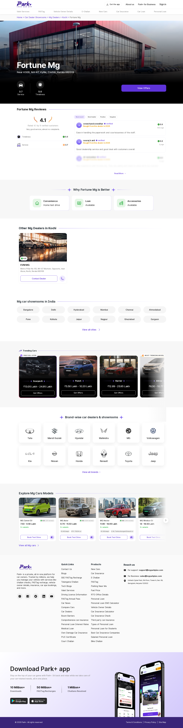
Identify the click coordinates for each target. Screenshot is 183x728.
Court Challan (67, 641)
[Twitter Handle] (36, 596)
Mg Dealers (54, 17)
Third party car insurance (102, 620)
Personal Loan (97, 599)
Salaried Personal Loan (102, 637)
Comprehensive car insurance (74, 620)
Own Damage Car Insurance (74, 632)
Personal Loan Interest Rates (75, 624)
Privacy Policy (150, 722)
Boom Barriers (68, 616)
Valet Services (67, 590)
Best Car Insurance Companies (105, 632)
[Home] (24, 4)
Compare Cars (67, 607)
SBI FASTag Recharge (71, 577)
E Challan (95, 577)
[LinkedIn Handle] (44, 596)
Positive (103, 117)
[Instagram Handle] (20, 596)
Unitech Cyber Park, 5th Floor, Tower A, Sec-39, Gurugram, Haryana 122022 (145, 581)
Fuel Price (95, 590)
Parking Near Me (99, 586)
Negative (113, 117)
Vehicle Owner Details (101, 607)
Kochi (64, 17)
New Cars (95, 569)
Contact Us (66, 569)
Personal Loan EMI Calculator (105, 603)
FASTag (94, 582)
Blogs (63, 573)
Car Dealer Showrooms (35, 17)
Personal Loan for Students (104, 628)
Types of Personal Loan (102, 624)
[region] (120, 145)
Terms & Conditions (134, 722)
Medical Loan (67, 628)
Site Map (162, 722)
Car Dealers (66, 611)
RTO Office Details (99, 594)
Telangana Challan (69, 582)
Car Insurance (97, 573)
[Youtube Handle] (52, 596)
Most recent (80, 117)
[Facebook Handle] (28, 596)
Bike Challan (96, 641)
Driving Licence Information (74, 594)
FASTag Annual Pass (70, 599)
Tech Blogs (66, 586)
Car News (65, 603)
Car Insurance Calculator (102, 611)
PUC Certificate (68, 637)
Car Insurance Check (101, 616)
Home (19, 17)
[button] (30, 433)
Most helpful (92, 117)
